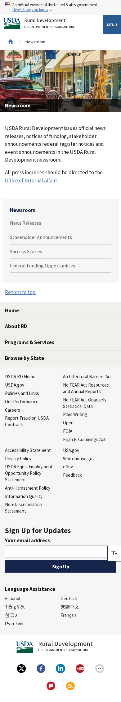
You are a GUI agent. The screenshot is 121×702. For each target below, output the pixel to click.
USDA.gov (14, 385)
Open (68, 423)
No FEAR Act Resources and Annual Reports (86, 388)
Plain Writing (75, 414)
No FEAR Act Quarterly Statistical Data (84, 403)
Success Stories (26, 251)
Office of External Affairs (31, 180)
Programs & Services (29, 342)
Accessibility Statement (28, 450)
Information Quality (24, 496)
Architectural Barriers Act (87, 376)
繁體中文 (69, 607)
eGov (68, 467)
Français (68, 615)
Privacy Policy (18, 459)
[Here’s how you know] (60, 7)
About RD (16, 326)
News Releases (25, 223)
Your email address (27, 540)
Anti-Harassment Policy (27, 488)
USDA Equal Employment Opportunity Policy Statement (29, 473)
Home (12, 310)
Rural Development (49, 23)
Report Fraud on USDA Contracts (27, 421)
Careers (12, 410)
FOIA (67, 431)
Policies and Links (22, 393)
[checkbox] (114, 553)
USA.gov (71, 450)
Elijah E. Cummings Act (84, 439)
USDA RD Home (20, 376)
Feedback (72, 475)
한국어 (12, 615)
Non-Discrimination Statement (23, 507)
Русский (14, 623)
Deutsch (68, 598)
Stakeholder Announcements (41, 237)
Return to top (20, 292)
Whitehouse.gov (79, 459)
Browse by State (24, 358)
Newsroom (23, 210)
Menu (112, 25)
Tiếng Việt (15, 607)
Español (12, 598)
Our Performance (21, 402)
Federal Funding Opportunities (42, 265)
